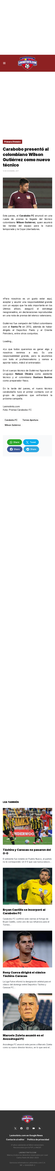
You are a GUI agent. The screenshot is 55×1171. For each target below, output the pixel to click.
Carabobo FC (11, 420)
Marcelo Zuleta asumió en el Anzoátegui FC (23, 1037)
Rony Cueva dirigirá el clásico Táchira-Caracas (24, 974)
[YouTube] (33, 1128)
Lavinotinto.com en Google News (26, 1135)
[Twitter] (15, 1128)
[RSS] (39, 1128)
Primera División (12, 142)
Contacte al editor (15, 1139)
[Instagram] (27, 1128)
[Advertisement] (27, 27)
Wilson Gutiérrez (13, 425)
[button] (4, 63)
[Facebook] (21, 1128)
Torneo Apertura (30, 420)
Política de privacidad (38, 1139)
